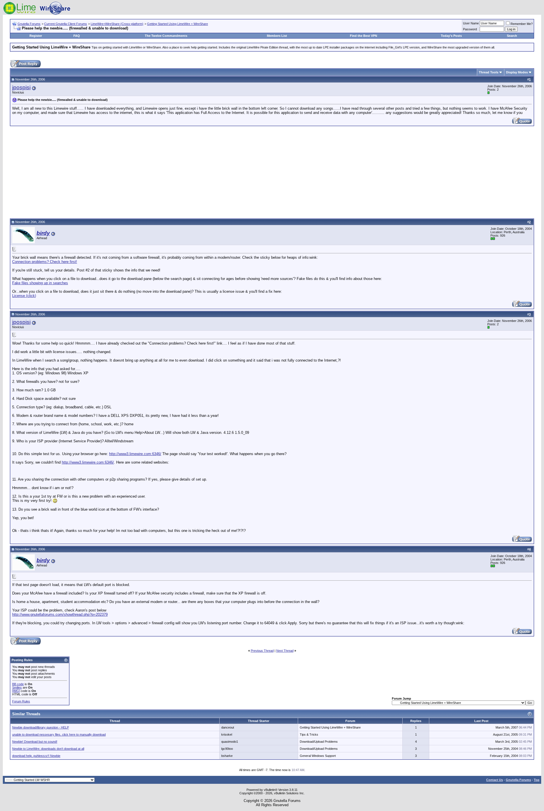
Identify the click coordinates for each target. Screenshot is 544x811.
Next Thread (285, 650)
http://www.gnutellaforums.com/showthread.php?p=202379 (60, 614)
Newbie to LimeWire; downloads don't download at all (48, 748)
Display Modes (517, 72)
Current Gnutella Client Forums (65, 24)
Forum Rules (21, 701)
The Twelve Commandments (166, 35)
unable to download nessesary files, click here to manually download (59, 734)
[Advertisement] (272, 171)
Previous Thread (262, 650)
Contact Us (494, 780)
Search (512, 35)
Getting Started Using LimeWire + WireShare (177, 24)
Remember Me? (522, 24)
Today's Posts (451, 35)
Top (536, 780)
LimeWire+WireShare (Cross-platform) (117, 24)
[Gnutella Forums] (37, 13)
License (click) (24, 296)
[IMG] (16, 691)
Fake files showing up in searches (40, 283)
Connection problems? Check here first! (44, 262)
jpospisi (21, 87)
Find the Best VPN (363, 35)
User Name (471, 23)
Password (470, 29)
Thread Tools (488, 72)
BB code (18, 684)
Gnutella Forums (29, 24)
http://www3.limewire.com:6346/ (135, 454)
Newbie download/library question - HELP (40, 727)
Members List (277, 35)
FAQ (76, 35)
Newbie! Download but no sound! (34, 741)
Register (35, 35)
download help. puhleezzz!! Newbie (36, 755)
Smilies (17, 687)
